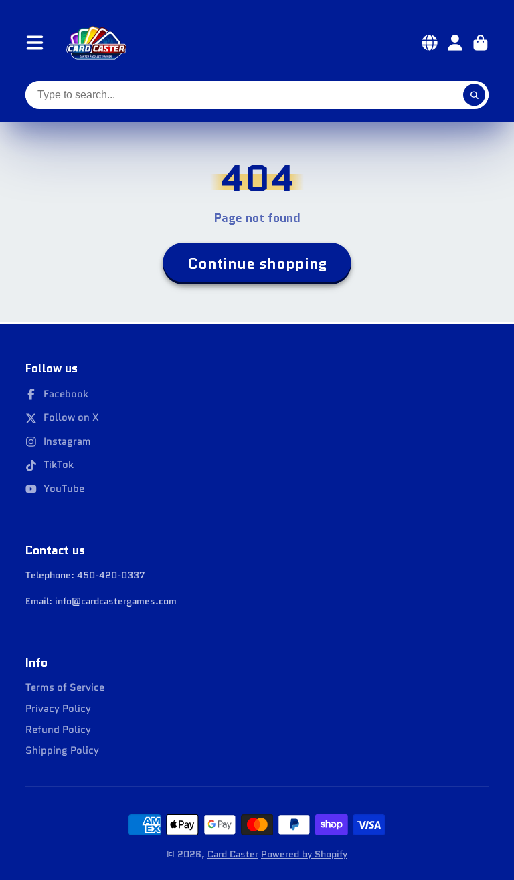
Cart (481, 43)
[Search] (474, 95)
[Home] (96, 43)
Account (455, 43)
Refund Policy (58, 730)
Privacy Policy (58, 709)
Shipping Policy (62, 751)
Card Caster (232, 854)
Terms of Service (64, 688)
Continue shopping (257, 263)
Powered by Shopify (304, 854)
